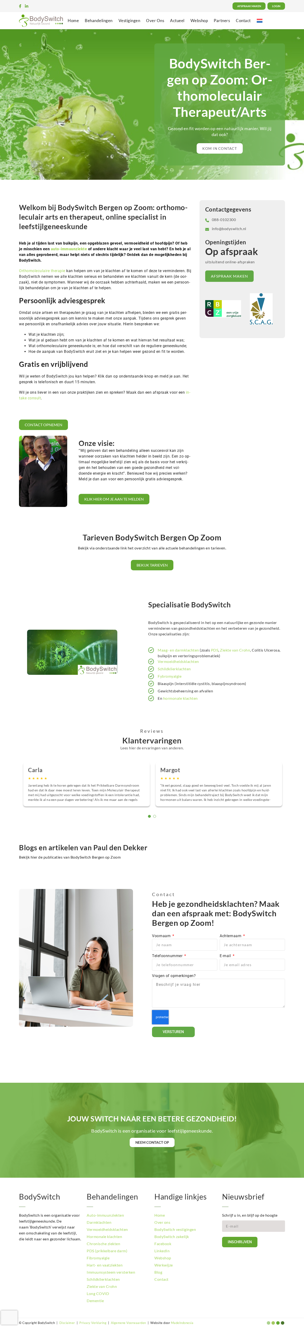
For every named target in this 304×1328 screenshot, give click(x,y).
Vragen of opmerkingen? (174, 976)
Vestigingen (129, 20)
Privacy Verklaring (92, 1323)
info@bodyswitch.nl (229, 228)
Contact (243, 20)
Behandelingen (99, 20)
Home (73, 20)
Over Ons (155, 20)
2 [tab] (154, 816)
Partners (222, 20)
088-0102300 (224, 219)
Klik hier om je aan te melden (114, 499)
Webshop (199, 20)
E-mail (226, 956)
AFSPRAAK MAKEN (229, 276)
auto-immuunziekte (69, 249)
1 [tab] (149, 816)
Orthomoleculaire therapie (42, 271)
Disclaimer (67, 1323)
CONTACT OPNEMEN (43, 424)
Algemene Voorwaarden (128, 1323)
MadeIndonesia (182, 1323)
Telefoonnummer (168, 956)
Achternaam (231, 936)
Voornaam (162, 936)
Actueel (177, 20)
